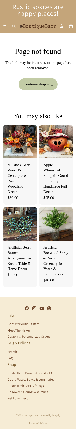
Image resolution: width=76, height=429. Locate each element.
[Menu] (5, 26)
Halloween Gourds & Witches (28, 392)
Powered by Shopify (50, 415)
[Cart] (71, 26)
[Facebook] (26, 308)
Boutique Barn (31, 415)
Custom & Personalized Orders (29, 336)
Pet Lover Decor (19, 398)
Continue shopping (38, 84)
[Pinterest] (49, 308)
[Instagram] (34, 308)
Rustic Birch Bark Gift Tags (26, 385)
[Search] (14, 26)
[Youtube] (41, 308)
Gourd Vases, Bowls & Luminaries (31, 379)
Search (12, 352)
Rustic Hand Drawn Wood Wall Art (31, 373)
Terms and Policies (38, 423)
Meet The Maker (19, 330)
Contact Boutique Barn (23, 324)
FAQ (10, 358)
